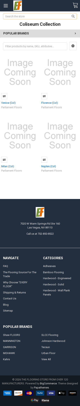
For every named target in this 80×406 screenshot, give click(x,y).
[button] (73, 46)
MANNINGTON (11, 340)
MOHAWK (9, 353)
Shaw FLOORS (11, 335)
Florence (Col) (49, 102)
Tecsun (45, 347)
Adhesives (49, 266)
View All (46, 359)
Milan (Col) (7, 166)
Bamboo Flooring (53, 272)
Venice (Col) (8, 102)
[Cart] (75, 5)
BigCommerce (48, 383)
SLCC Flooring (49, 335)
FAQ (5, 266)
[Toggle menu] (5, 5)
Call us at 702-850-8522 (40, 233)
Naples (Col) (48, 166)
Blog (6, 304)
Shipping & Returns (14, 292)
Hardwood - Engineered (57, 278)
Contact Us (9, 298)
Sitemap (8, 310)
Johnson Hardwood (53, 340)
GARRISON (9, 347)
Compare (4, 96)
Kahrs (6, 359)
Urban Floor (48, 353)
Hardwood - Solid (53, 284)
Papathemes (41, 387)
